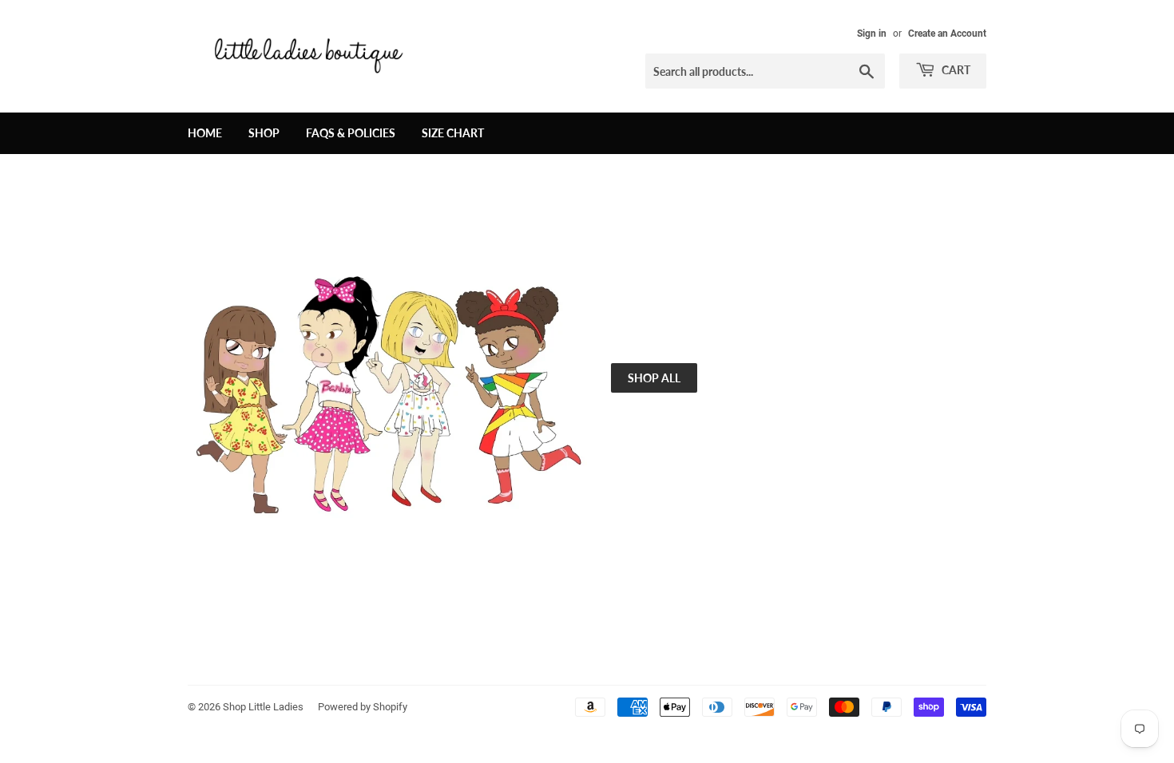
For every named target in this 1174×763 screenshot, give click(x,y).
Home (205, 133)
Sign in (871, 33)
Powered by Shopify (362, 707)
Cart (954, 70)
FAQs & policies (350, 133)
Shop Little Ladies (263, 707)
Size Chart (453, 133)
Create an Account (947, 33)
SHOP (264, 133)
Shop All (654, 378)
